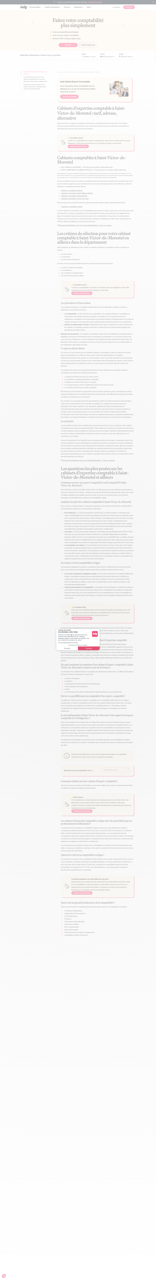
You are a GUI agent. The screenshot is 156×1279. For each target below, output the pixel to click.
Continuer (89, 648)
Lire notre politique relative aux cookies (68, 642)
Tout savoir (67, 648)
